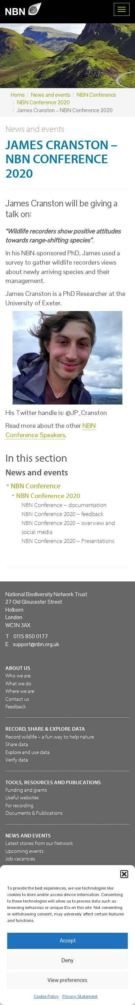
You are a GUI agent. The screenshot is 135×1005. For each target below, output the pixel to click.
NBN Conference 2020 (43, 102)
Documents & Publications (34, 812)
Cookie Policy (46, 996)
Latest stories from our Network (39, 843)
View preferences (67, 980)
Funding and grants (26, 789)
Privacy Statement (80, 996)
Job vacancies (20, 858)
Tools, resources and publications (53, 782)
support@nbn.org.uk (36, 644)
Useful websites (22, 797)
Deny (67, 960)
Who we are (18, 675)
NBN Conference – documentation (64, 504)
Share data (16, 744)
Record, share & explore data (45, 728)
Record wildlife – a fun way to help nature (49, 736)
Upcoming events (24, 851)
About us (17, 667)
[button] (124, 874)
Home (18, 94)
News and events (51, 94)
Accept (68, 940)
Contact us (17, 698)
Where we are (19, 690)
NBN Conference (96, 94)
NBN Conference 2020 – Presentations (68, 540)
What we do (18, 683)
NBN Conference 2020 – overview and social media (68, 527)
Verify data (16, 759)
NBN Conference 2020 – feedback (62, 513)
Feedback (15, 706)
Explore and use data (27, 752)
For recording (19, 805)
